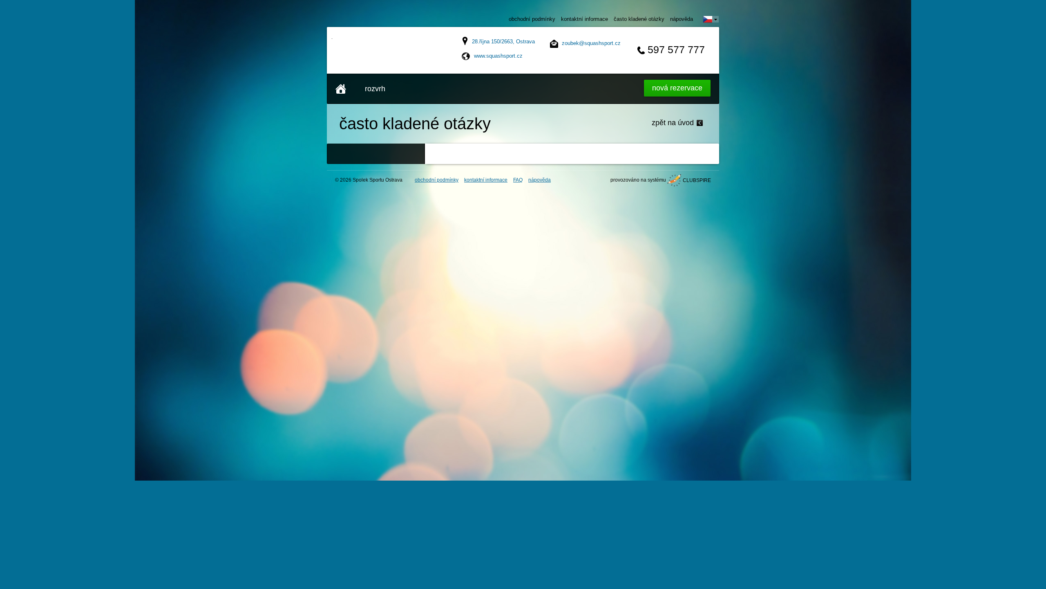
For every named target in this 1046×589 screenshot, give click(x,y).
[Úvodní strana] (340, 89)
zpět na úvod (673, 123)
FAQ (518, 180)
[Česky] (711, 19)
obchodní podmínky (532, 19)
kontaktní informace (584, 19)
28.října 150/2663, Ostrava (503, 41)
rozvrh (375, 89)
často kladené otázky (639, 19)
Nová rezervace (677, 88)
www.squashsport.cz (498, 56)
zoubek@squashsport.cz (591, 43)
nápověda (681, 19)
